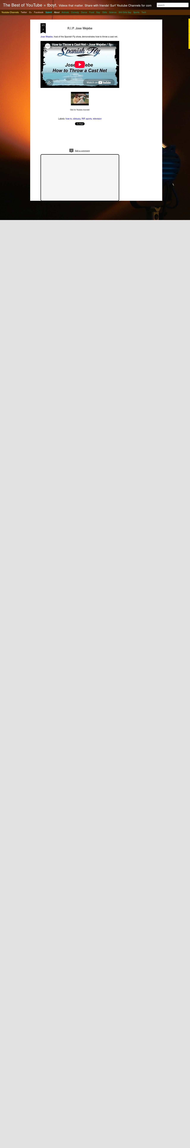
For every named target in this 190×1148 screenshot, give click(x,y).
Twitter (24, 12)
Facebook (38, 12)
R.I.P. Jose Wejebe (79, 28)
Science (113, 12)
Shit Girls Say (125, 12)
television (97, 118)
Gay (98, 12)
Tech (143, 12)
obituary (76, 118)
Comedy (75, 12)
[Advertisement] (135, 70)
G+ (30, 12)
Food (91, 12)
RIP (83, 118)
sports (89, 118)
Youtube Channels (10, 12)
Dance (84, 12)
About (57, 12)
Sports (136, 12)
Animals (65, 12)
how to (69, 118)
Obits (104, 12)
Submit (48, 12)
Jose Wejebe (47, 36)
